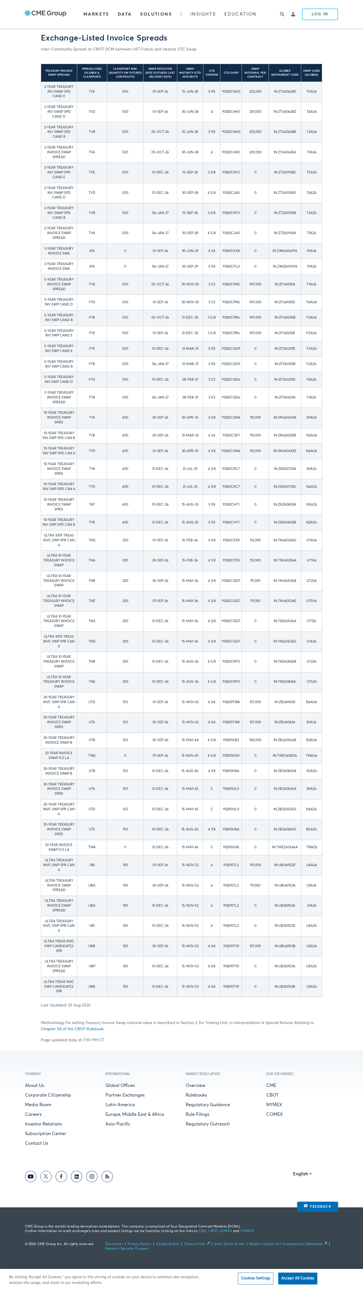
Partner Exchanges (125, 1095)
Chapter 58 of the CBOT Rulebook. (72, 1029)
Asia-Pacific (117, 1124)
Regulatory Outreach (208, 1124)
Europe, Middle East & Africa (134, 1114)
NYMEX (274, 1105)
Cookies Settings (255, 1278)
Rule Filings (197, 1114)
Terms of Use (194, 1244)
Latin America (120, 1105)
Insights (203, 14)
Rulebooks (196, 1095)
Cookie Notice (168, 1244)
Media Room (38, 1105)
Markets (96, 14)
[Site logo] (45, 14)
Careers (33, 1114)
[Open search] (282, 14)
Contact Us (36, 1143)
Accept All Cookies (297, 1278)
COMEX (274, 1114)
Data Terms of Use (229, 1244)
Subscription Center (45, 1133)
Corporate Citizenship (48, 1095)
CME (271, 1085)
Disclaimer (114, 1244)
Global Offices (120, 1085)
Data (125, 14)
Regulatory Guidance (208, 1105)
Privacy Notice (139, 1244)
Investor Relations (43, 1124)
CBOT (272, 1095)
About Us (34, 1085)
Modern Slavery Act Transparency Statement (286, 1244)
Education (240, 14)
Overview (195, 1085)
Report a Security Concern (127, 1248)
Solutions (156, 14)
